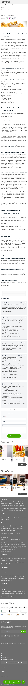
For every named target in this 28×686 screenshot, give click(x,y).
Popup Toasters (5, 503)
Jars (16, 593)
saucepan (5, 154)
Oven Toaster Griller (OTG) (17, 501)
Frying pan (11, 525)
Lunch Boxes (4, 578)
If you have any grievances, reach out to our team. (14, 662)
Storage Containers (12, 591)
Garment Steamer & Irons (13, 510)
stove (22, 142)
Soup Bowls (23, 546)
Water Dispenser (22, 517)
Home (2, 4)
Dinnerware (3, 549)
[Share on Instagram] (10, 18)
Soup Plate (22, 544)
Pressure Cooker (5, 525)
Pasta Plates (23, 541)
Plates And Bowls (5, 542)
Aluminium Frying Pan (6, 528)
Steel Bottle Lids (5, 519)
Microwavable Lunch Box (6, 580)
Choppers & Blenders (20, 505)
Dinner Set (3, 539)
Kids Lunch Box (21, 576)
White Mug (23, 558)
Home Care (3, 510)
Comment (5, 425)
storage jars (17, 282)
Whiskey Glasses (5, 558)
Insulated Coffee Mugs (19, 557)
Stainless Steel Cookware (17, 528)
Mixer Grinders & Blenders (12, 508)
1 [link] (10, 409)
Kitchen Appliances (5, 501)
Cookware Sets (16, 531)
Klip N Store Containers (16, 595)
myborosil (6, 684)
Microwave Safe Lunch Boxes (7, 575)
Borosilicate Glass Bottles (7, 516)
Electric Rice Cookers (6, 506)
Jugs (11, 562)
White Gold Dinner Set (10, 544)
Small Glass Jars (21, 591)
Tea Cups (3, 557)
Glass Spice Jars (21, 593)
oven (4, 193)
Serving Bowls (4, 585)
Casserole (10, 585)
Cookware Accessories (15, 526)
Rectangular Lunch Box (6, 576)
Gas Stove (3, 508)
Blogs (6, 4)
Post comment (14, 435)
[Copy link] (15, 18)
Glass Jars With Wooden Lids (7, 593)
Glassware (21, 562)
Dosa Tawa (17, 525)
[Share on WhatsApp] (7, 18)
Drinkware (3, 563)
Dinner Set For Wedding (16, 547)
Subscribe (23, 631)
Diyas (2, 569)
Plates (2, 544)
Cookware (17, 533)
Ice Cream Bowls (16, 541)
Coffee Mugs (15, 562)
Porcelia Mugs (17, 558)
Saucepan (23, 526)
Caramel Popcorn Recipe (13, 4)
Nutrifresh (21, 503)
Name (4, 416)
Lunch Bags (15, 576)
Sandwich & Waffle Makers (17, 506)
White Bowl (7, 547)
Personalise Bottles (5, 517)
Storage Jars (13, 596)
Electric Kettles (22, 508)
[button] (14, 682)
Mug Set (11, 558)
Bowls (8, 539)
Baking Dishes (16, 585)
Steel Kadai (3, 530)
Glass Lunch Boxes (12, 578)
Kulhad (16, 563)
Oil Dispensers (4, 591)
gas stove (11, 127)
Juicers (10, 503)
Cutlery (2, 547)
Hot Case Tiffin (18, 575)
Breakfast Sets (20, 542)
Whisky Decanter (5, 562)
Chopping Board (11, 530)
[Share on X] (12, 19)
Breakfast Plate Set (5, 546)
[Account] (18, 682)
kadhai (8, 123)
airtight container (10, 146)
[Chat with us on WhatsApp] (10, 682)
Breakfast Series (11, 549)
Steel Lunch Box (20, 578)
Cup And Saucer (4, 560)
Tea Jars (3, 595)
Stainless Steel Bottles (19, 516)
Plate (18, 546)
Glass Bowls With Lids (15, 539)
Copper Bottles (14, 517)
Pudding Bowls (13, 542)
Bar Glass (17, 560)
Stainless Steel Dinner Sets (7, 551)
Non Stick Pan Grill (5, 526)
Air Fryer (3, 505)
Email (3, 421)
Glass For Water (9, 557)
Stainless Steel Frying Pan (7, 531)
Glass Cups (11, 560)
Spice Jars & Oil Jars (5, 596)
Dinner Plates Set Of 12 (6, 541)
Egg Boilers (15, 503)
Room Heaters (22, 510)
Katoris (17, 544)
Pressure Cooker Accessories (7, 533)
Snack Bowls (13, 546)
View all (22, 464)
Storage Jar (8, 595)
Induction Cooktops (10, 505)
